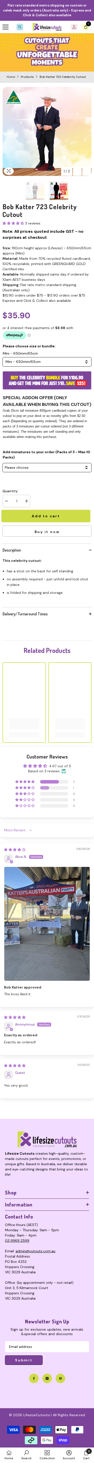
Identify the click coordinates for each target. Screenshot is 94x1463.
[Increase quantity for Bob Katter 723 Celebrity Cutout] (26, 501)
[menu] (6, 27)
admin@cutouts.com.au (35, 1251)
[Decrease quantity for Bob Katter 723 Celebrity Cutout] (6, 501)
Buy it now (47, 532)
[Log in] (74, 27)
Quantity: (10, 491)
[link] (47, 52)
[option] (47, 131)
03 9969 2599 (17, 1240)
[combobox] (47, 361)
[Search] (20, 27)
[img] (15, 849)
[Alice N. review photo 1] (47, 924)
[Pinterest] (60, 1378)
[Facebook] (34, 1378)
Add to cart (47, 516)
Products (27, 77)
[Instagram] (47, 1378)
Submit (24, 1360)
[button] (77, 171)
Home (11, 77)
